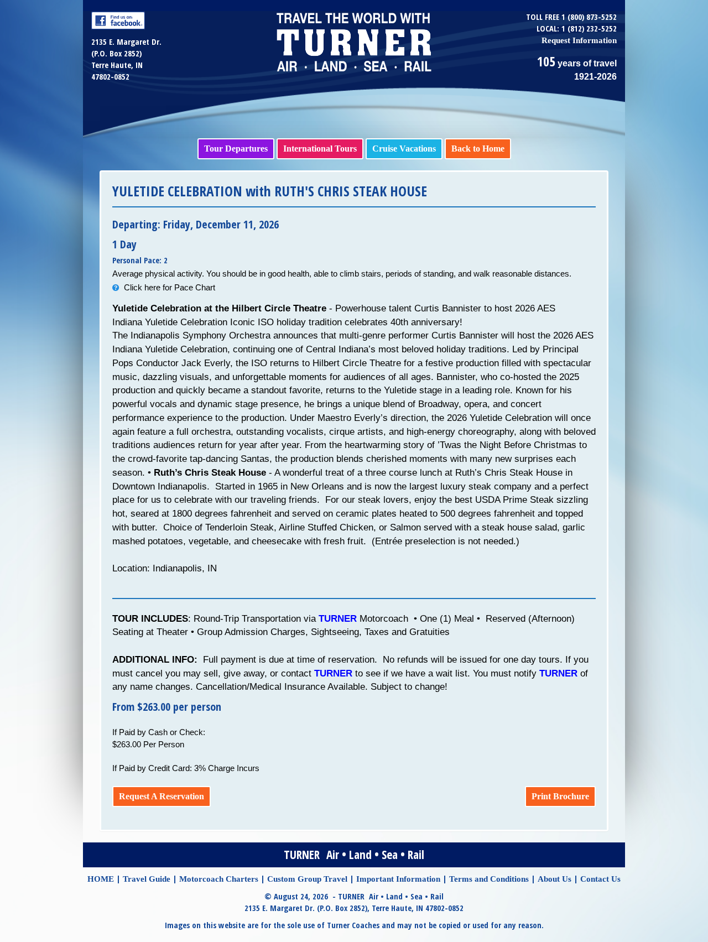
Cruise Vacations (404, 148)
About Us (554, 879)
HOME (100, 879)
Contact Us (600, 879)
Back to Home (477, 148)
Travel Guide (146, 879)
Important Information (398, 879)
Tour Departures (236, 148)
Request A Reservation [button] (161, 796)
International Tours (320, 148)
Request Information (579, 40)
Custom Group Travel (307, 879)
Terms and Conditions (489, 879)
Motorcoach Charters (218, 879)
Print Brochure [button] (560, 796)
